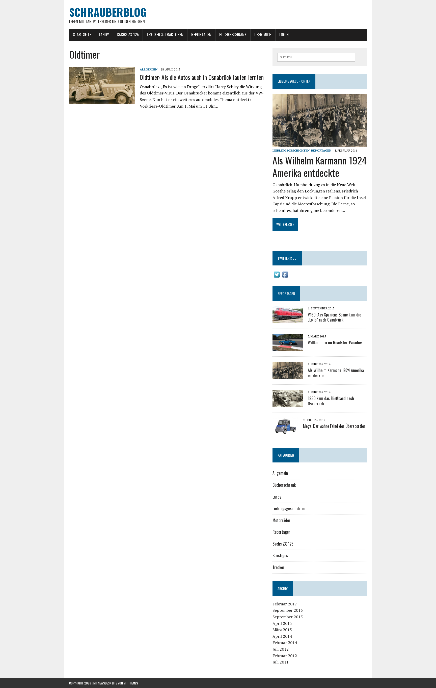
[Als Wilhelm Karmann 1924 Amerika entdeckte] (319, 143)
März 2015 (282, 629)
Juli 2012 (280, 649)
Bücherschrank (233, 35)
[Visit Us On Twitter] (276, 275)
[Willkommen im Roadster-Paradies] (287, 347)
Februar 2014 (284, 642)
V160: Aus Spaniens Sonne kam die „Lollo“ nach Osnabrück (334, 317)
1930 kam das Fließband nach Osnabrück (331, 401)
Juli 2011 (280, 662)
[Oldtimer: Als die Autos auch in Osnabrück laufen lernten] (102, 100)
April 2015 (282, 623)
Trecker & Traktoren (165, 35)
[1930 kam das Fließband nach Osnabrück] (287, 403)
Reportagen (201, 35)
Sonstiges (280, 555)
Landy (104, 35)
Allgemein (148, 69)
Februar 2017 (284, 604)
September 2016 (287, 610)
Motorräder (281, 520)
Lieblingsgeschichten (294, 81)
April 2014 (282, 636)
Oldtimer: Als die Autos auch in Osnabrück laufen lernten (202, 77)
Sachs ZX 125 (128, 35)
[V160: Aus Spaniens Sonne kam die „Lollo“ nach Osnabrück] (287, 319)
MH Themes (131, 683)
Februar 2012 (284, 655)
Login (284, 35)
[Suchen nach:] (316, 57)
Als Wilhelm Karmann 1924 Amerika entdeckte (319, 166)
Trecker (278, 567)
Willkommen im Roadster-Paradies (335, 342)
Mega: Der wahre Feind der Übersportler (334, 426)
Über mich (262, 35)
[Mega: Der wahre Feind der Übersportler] (285, 431)
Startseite (82, 35)
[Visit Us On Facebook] (285, 275)
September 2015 (287, 617)
